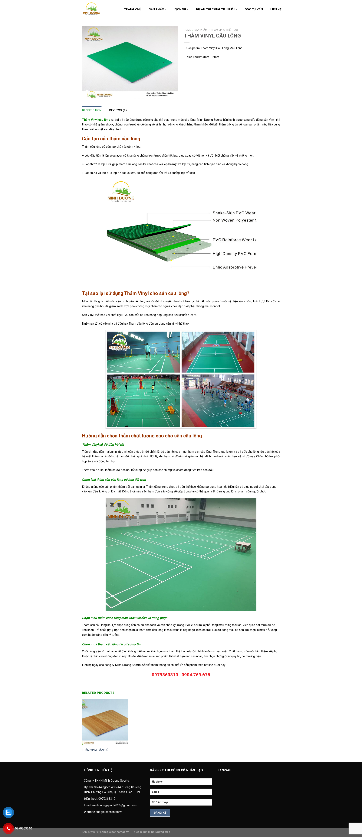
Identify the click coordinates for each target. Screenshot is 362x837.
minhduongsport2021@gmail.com (114, 805)
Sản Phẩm (156, 9)
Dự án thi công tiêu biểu (215, 9)
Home (187, 29)
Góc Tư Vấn (254, 9)
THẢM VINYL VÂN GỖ (95, 750)
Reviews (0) (118, 110)
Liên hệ (275, 9)
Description (91, 110)
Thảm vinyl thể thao (224, 29)
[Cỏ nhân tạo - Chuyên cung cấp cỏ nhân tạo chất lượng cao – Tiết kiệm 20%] (93, 9)
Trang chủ (132, 9)
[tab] (91, 110)
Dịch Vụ (180, 9)
